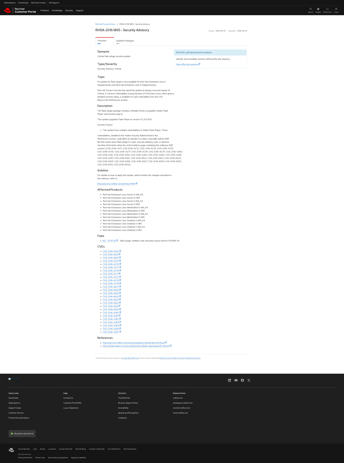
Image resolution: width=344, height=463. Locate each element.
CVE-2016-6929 (111, 309)
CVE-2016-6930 (111, 251)
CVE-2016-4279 (111, 280)
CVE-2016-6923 (111, 299)
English (318, 12)
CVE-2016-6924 (111, 296)
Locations (52, 449)
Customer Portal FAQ (72, 403)
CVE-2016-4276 (111, 270)
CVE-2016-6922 (111, 303)
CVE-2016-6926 (111, 290)
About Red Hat (24, 449)
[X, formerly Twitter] (248, 381)
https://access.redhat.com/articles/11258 (116, 183)
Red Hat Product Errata (105, 24)
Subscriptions (9, 2)
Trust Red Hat (124, 398)
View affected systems (187, 64)
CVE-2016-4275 (111, 261)
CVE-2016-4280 (111, 312)
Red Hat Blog (81, 449)
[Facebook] (242, 381)
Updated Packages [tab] (125, 40)
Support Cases (15, 408)
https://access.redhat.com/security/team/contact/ (180, 358)
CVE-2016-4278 (111, 283)
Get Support (54, 2)
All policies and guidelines (58, 458)
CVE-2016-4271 (110, 274)
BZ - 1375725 (109, 240)
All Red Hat (327, 12)
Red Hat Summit (130, 449)
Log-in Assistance (70, 408)
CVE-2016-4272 (111, 277)
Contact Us (68, 398)
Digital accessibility (78, 458)
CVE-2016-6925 (111, 293)
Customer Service (16, 413)
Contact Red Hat (65, 449)
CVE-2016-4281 (110, 315)
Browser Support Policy (128, 403)
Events (42, 449)
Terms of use (40, 458)
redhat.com (178, 398)
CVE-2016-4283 (111, 322)
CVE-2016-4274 (111, 264)
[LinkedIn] (229, 381)
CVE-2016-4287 (111, 332)
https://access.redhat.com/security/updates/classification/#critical (134, 342)
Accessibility (123, 408)
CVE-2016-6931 (110, 254)
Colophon (122, 418)
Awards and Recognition (128, 413)
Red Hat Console (38, 2)
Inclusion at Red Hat (97, 449)
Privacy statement (25, 458)
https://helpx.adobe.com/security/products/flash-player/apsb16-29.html (136, 346)
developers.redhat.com (183, 403)
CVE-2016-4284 (111, 325)
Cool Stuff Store (114, 449)
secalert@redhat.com (130, 358)
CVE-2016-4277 (111, 267)
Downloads (23, 2)
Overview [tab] (101, 40)
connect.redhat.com (181, 408)
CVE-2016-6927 (111, 286)
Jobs (35, 449)
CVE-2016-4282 (111, 319)
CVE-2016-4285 (111, 328)
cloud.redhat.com (180, 413)
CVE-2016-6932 (111, 257)
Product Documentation (19, 418)
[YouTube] (236, 381)
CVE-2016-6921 (110, 306)
